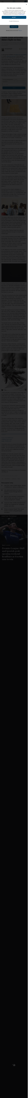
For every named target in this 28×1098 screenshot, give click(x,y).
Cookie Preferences (14, 21)
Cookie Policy (21, 14)
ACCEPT (14, 17)
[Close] (26, 4)
